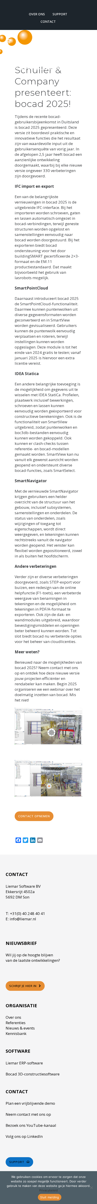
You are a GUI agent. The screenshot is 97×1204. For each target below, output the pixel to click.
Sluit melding (49, 1197)
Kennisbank (16, 1033)
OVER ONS (37, 14)
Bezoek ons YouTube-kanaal (31, 1125)
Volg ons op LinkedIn (24, 1136)
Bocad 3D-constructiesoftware (33, 1074)
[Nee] (91, 1187)
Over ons (13, 1017)
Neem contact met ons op (28, 1114)
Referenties (15, 1022)
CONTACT (48, 21)
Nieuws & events (20, 1028)
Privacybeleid (48, 1190)
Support (16, 1162)
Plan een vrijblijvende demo (30, 1103)
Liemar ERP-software (24, 1063)
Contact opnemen (34, 816)
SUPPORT (60, 14)
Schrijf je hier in (23, 986)
